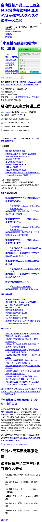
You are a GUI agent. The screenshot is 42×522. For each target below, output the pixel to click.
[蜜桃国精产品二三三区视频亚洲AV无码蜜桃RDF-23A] (25, 230)
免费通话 (35, 72)
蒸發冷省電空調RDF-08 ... (22, 289)
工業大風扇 (9, 63)
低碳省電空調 (10, 60)
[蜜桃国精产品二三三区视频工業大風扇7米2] (25, 271)
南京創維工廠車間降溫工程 (16, 165)
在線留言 (9, 34)
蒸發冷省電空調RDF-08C (17, 282)
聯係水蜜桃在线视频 (13, 73)
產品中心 (13, 392)
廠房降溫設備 (13, 440)
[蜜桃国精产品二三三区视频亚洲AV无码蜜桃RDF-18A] (25, 209)
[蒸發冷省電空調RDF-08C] (20, 287)
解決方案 (20, 392)
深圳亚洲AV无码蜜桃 (22, 85)
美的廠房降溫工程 (12, 159)
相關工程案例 (6, 294)
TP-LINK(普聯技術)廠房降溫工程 (18, 175)
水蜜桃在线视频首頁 (22, 97)
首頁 (7, 55)
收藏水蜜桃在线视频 (13, 31)
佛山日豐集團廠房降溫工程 (16, 170)
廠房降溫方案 (10, 65)
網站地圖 (9, 37)
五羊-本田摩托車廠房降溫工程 (17, 157)
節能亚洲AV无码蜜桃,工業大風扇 (23, 438)
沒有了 (16, 138)
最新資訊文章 (6, 329)
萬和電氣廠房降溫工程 (14, 162)
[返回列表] (5, 112)
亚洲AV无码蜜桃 (12, 57)
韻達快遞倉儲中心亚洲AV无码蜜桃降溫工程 (22, 173)
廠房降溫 (34, 85)
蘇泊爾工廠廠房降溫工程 (15, 151)
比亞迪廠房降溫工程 (13, 167)
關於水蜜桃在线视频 (13, 71)
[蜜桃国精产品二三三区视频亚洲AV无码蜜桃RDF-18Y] (25, 250)
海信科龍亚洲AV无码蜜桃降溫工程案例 (21, 154)
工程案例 (9, 68)
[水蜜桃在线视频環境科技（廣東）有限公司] (21, 403)
